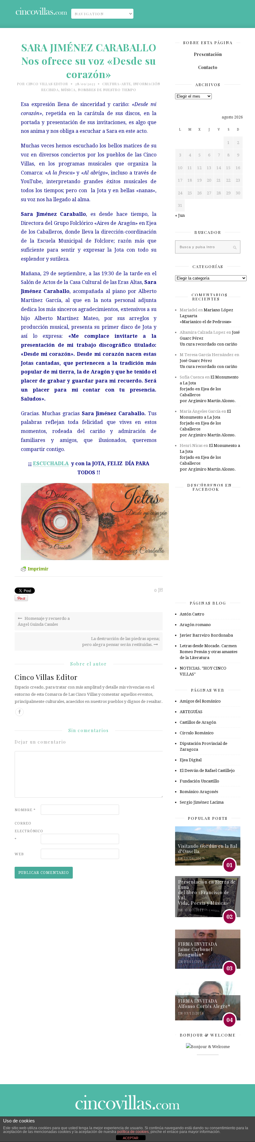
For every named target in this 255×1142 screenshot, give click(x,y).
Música (68, 89)
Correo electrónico (27, 831)
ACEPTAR (130, 1138)
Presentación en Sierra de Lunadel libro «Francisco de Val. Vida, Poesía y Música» (207, 892)
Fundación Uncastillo (199, 781)
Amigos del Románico (200, 701)
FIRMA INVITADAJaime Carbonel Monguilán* (197, 949)
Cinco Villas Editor (47, 83)
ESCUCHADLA (51, 464)
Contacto (207, 67)
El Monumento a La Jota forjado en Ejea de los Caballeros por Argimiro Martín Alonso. (209, 389)
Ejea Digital (191, 760)
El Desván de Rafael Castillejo (207, 770)
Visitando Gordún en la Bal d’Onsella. (207, 848)
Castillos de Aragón (198, 722)
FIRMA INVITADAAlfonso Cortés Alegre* (204, 1003)
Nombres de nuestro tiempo (107, 89)
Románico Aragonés (199, 791)
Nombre (25, 810)
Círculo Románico (197, 733)
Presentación (208, 54)
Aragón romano (195, 624)
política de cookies (133, 1132)
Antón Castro (192, 614)
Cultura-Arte (116, 83)
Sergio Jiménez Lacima (202, 802)
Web (19, 854)
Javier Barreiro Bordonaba (206, 635)
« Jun (180, 215)
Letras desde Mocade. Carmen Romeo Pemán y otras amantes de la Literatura (208, 651)
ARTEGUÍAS (191, 711)
